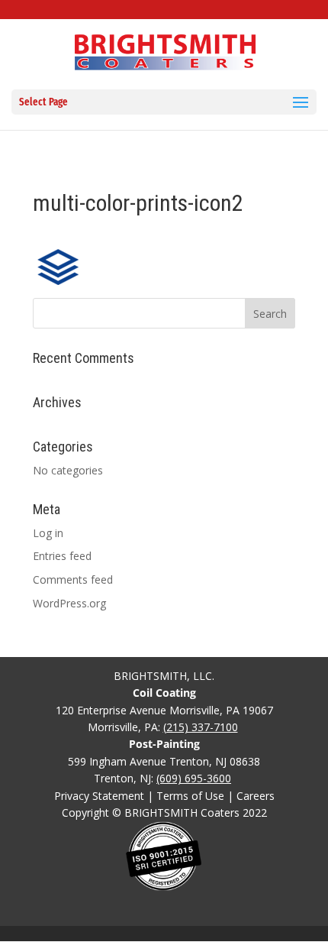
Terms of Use (190, 795)
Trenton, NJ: (162, 778)
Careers (255, 795)
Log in (48, 533)
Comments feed (73, 579)
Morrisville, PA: (163, 727)
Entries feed (62, 556)
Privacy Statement (99, 795)
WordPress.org (69, 603)
